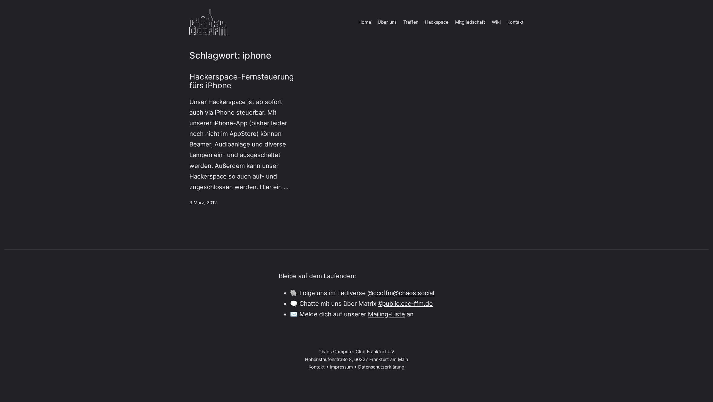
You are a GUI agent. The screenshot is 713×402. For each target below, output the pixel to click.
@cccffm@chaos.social (400, 293)
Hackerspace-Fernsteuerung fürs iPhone (241, 81)
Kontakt (317, 367)
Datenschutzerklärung (381, 367)
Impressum (341, 367)
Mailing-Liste (386, 314)
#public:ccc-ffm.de (405, 303)
